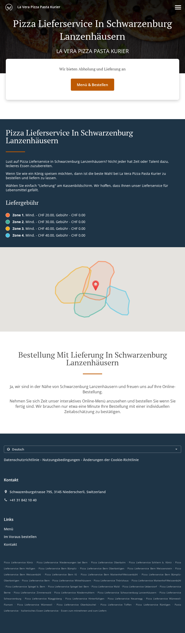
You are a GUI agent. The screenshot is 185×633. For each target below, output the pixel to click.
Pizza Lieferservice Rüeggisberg (43, 598)
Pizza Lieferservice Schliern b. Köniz (150, 562)
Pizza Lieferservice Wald (105, 586)
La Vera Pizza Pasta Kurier (38, 7)
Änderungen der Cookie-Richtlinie (111, 459)
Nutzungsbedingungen (61, 459)
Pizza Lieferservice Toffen (116, 604)
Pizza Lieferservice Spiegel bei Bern (68, 586)
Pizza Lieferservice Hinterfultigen (84, 598)
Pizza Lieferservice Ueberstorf (139, 586)
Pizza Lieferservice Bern (35, 580)
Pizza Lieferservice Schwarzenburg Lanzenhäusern (127, 592)
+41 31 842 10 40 (23, 500)
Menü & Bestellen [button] (92, 84)
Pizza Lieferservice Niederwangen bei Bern (62, 562)
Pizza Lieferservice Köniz (18, 562)
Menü (8, 529)
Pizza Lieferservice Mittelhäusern (71, 580)
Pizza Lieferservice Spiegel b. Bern (25, 586)
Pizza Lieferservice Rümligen (153, 604)
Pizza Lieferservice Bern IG (61, 574)
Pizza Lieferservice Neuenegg (125, 598)
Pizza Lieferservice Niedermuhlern (74, 592)
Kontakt (10, 544)
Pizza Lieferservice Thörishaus (111, 580)
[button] (178, 7)
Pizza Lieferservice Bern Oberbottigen (102, 568)
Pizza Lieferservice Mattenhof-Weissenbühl (156, 580)
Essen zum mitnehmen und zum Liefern (83, 610)
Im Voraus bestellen (20, 536)
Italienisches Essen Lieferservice (40, 610)
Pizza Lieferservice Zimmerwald (32, 592)
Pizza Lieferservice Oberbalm (108, 562)
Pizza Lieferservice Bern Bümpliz (58, 568)
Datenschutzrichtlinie (21, 459)
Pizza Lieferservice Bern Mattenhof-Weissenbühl (109, 574)
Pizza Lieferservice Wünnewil (34, 604)
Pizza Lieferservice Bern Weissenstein (149, 568)
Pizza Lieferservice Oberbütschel (76, 604)
